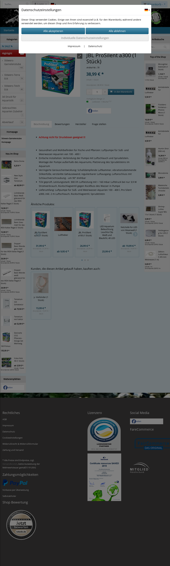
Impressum (74, 46)
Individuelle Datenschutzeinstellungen (85, 38)
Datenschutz (95, 46)
